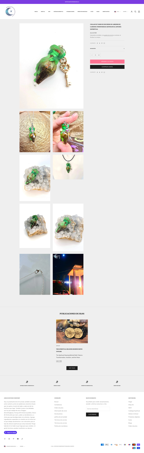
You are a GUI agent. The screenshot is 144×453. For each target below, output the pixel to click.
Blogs (98, 11)
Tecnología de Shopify (69, 446)
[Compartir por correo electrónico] (104, 43)
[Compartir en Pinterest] (102, 43)
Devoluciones (58, 414)
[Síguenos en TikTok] (22, 439)
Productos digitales (82, 11)
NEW (49, 11)
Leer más (59, 361)
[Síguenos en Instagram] (9, 439)
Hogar (36, 11)
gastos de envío (108, 35)
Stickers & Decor (70, 11)
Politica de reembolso (61, 426)
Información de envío (60, 411)
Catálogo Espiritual (58, 11)
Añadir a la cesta (107, 61)
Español (124, 11)
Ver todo (72, 368)
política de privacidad (60, 417)
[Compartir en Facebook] (97, 43)
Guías (92, 11)
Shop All (43, 11)
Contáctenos (58, 405)
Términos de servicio (60, 420)
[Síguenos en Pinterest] (13, 439)
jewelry (58, 345)
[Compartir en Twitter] (99, 43)
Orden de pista (106, 11)
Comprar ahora (107, 67)
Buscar (56, 402)
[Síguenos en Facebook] (5, 439)
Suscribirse (92, 414)
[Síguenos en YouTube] (18, 439)
